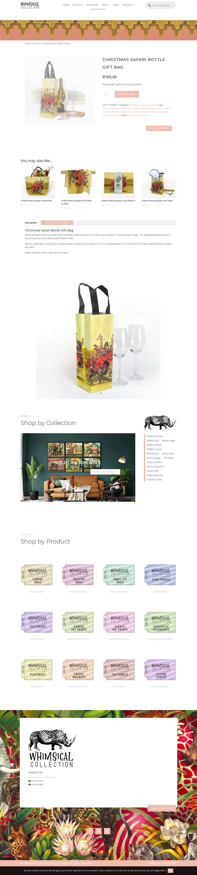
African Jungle (168, 441)
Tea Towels (119, 687)
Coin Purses (160, 592)
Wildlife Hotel (78, 462)
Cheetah (115, 108)
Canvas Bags (36, 592)
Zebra (118, 115)
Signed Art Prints (119, 639)
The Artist (92, 5)
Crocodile (135, 108)
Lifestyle (123, 111)
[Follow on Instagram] (98, 831)
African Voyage (154, 458)
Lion (130, 111)
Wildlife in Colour (154, 449)
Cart (116, 5)
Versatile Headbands (160, 639)
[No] (193, 870)
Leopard (114, 111)
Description (30, 222)
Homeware (36, 43)
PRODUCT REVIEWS (159, 128)
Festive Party (153, 471)
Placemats (37, 687)
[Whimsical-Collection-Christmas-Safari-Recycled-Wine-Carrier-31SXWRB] (98, 398)
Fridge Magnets (78, 687)
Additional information (57, 222)
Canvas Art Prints (78, 639)
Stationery (37, 639)
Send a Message (162, 808)
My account (98, 9)
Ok (170, 870)
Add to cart (127, 94)
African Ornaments (155, 467)
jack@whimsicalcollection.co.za (41, 777)
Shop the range (104, 471)
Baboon (106, 108)
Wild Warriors (153, 454)
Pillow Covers (160, 687)
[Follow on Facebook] (90, 831)
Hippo (160, 108)
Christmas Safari (137, 105)
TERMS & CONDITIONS (162, 863)
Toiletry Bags (78, 592)
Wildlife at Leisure (155, 436)
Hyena (167, 108)
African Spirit (168, 454)
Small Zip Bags (119, 592)
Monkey (137, 111)
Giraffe (153, 108)
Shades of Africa (154, 462)
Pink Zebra (169, 458)
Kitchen (106, 111)
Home (66, 5)
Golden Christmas (155, 475)
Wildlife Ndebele (154, 445)
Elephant (145, 108)
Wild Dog (163, 111)
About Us (77, 5)
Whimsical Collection (137, 115)
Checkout (128, 5)
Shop (104, 5)
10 (89, 495)
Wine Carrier (108, 115)
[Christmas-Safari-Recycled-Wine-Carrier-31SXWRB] (59, 124)
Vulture (155, 111)
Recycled (146, 111)
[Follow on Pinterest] (107, 831)
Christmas (125, 108)
